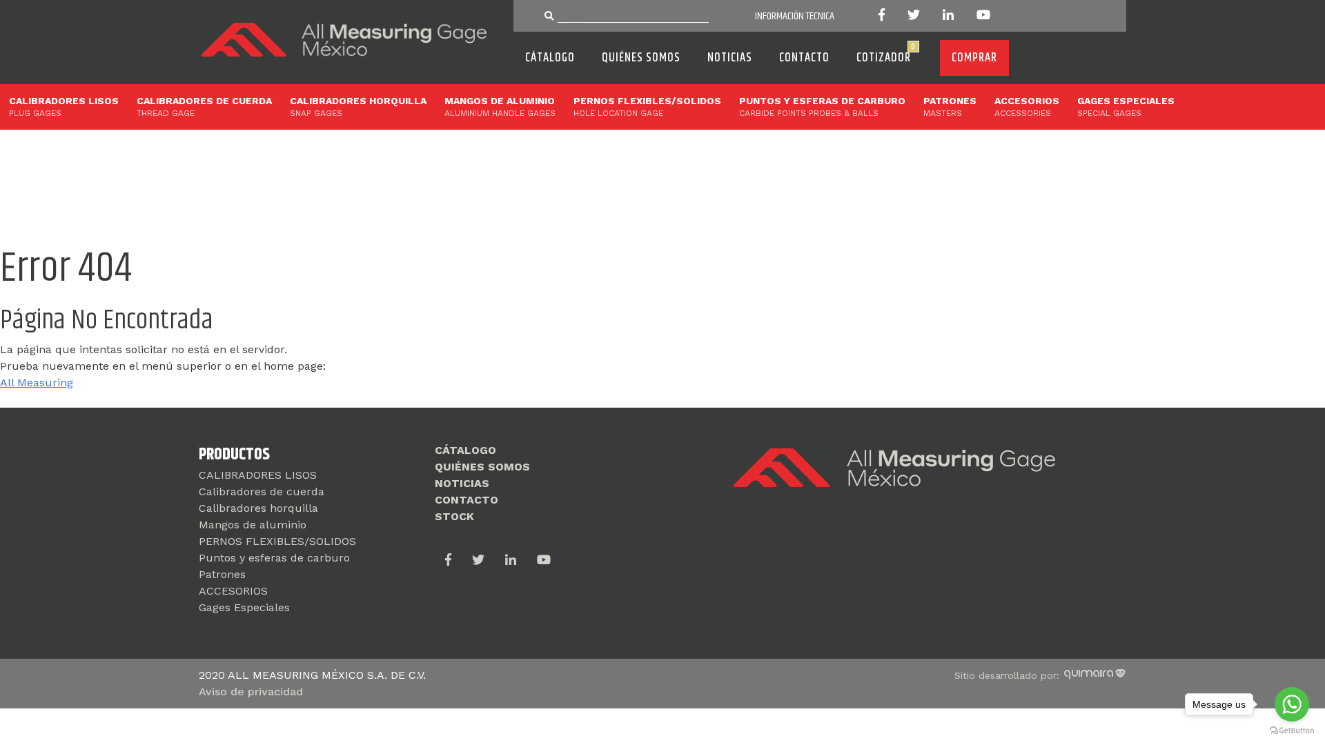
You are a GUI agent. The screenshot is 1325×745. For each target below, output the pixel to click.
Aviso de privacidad (251, 691)
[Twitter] (912, 16)
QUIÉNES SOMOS (641, 58)
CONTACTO (804, 58)
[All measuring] (348, 58)
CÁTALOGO (550, 58)
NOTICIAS (729, 58)
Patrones (949, 106)
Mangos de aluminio (500, 106)
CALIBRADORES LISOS (64, 106)
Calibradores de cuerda (204, 106)
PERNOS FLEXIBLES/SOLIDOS (647, 106)
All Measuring (36, 382)
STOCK (454, 516)
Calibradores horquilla (358, 106)
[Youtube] (977, 16)
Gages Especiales (1126, 106)
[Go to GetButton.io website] (1292, 730)
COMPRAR (974, 58)
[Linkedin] (947, 16)
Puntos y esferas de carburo (822, 106)
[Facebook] (887, 16)
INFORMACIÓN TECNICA (794, 16)
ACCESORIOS (1026, 106)
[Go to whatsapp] (1292, 704)
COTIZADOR (886, 54)
